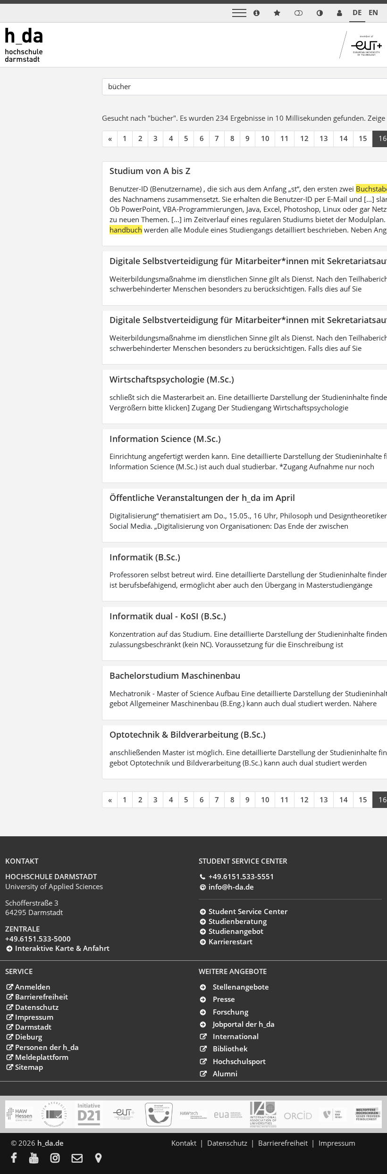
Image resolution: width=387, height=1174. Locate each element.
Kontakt (183, 1143)
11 (284, 138)
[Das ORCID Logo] (298, 1114)
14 (343, 138)
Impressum (34, 1017)
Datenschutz (36, 1007)
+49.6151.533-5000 (38, 938)
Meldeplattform (41, 1057)
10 (265, 138)
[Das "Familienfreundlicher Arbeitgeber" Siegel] (159, 1114)
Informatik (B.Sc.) (144, 557)
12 (304, 138)
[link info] (256, 13)
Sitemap (28, 1067)
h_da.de (50, 1143)
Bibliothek (230, 1048)
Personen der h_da (46, 1047)
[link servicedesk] (339, 13)
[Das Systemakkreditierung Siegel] (54, 1114)
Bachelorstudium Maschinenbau (174, 675)
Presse (224, 999)
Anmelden (32, 986)
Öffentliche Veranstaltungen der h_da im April (202, 497)
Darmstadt (33, 1027)
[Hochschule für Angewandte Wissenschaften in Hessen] (19, 1114)
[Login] (298, 13)
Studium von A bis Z (149, 170)
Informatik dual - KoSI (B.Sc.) (167, 616)
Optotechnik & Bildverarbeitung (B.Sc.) (187, 734)
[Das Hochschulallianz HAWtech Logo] (194, 1114)
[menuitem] (20, 1159)
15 (363, 138)
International (236, 1036)
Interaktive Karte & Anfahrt (62, 948)
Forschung (230, 1011)
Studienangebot (236, 931)
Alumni (225, 1073)
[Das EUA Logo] (228, 1114)
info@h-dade (231, 886)
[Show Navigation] (239, 13)
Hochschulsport (239, 1061)
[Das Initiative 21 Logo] (89, 1114)
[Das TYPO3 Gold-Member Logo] (333, 1114)
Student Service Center (248, 911)
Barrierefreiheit (41, 996)
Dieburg (28, 1036)
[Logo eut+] (124, 1114)
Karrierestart (230, 941)
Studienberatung (237, 921)
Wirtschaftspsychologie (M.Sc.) (171, 379)
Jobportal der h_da (244, 1024)
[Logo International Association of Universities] (263, 1114)
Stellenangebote (241, 986)
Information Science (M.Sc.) (165, 438)
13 (324, 138)
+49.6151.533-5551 (241, 876)
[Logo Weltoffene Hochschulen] (368, 1114)
